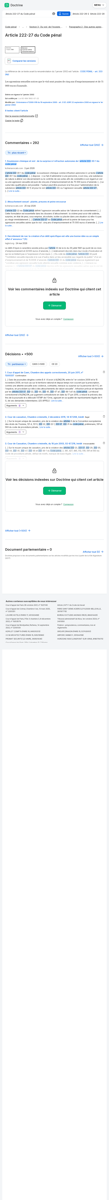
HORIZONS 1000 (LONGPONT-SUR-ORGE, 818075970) (80, 639)
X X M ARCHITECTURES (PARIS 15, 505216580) (25, 635)
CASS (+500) (38, 364)
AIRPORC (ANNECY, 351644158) (70, 635)
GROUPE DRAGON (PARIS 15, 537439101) (74, 631)
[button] (54, 110)
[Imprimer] (53, 13)
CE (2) (54, 364)
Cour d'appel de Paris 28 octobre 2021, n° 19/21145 (27, 605)
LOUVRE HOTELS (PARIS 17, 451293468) (22, 615)
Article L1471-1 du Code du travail (71, 605)
